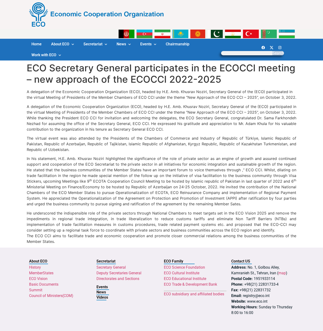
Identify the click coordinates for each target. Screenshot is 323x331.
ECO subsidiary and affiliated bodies (194, 294)
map (282, 273)
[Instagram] (279, 47)
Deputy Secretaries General (118, 273)
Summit (35, 290)
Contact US (240, 261)
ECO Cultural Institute (181, 273)
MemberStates (41, 273)
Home (36, 44)
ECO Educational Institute (185, 278)
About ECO (60, 44)
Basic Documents (43, 284)
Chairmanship (177, 44)
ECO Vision (38, 278)
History (35, 267)
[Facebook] (263, 47)
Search (278, 53)
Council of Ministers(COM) (51, 295)
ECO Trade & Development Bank (190, 284)
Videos (102, 297)
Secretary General (111, 267)
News (121, 44)
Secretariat (92, 44)
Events (146, 44)
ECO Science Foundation (184, 267)
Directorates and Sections (117, 278)
